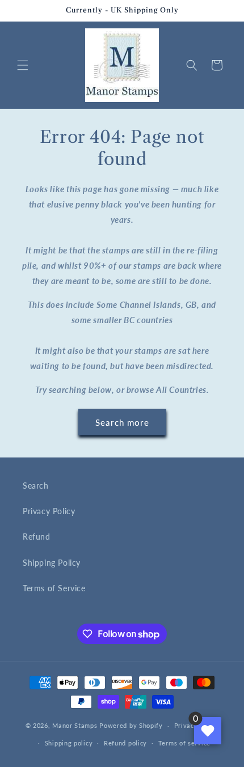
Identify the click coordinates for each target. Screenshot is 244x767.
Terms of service (184, 743)
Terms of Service (54, 588)
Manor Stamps (74, 725)
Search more (122, 422)
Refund (37, 536)
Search (36, 485)
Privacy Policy (49, 511)
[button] (22, 65)
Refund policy (125, 743)
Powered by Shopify (131, 725)
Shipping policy (69, 743)
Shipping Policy (52, 562)
